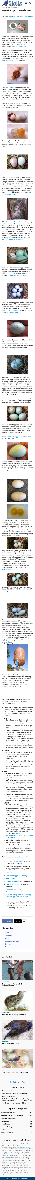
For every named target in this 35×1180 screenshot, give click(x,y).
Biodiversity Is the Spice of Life (14, 1014)
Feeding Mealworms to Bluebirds (14, 1103)
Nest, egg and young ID (14, 889)
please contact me (24, 1147)
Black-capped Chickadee (12, 222)
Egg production (11, 878)
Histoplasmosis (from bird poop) (15, 1072)
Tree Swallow (9, 87)
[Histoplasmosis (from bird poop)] (17, 1058)
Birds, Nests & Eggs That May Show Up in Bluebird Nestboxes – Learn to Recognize (17, 1099)
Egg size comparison (13, 884)
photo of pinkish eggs (13, 310)
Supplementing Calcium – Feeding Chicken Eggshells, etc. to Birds (18, 896)
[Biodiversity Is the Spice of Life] (17, 1001)
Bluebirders (5, 1041)
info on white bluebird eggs (17, 311)
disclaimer (5, 1172)
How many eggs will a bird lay (16, 876)
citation (18, 1157)
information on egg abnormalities (21, 16)
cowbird (17, 268)
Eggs (3, 7)
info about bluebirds (19, 46)
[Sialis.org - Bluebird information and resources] (11, 3)
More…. (18, 536)
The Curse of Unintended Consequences (12, 985)
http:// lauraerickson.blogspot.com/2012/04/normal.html (19, 835)
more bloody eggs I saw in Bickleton (18, 437)
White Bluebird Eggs (13, 873)
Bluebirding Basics (8, 1091)
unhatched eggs (12, 881)
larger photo (6, 639)
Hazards (4, 1070)
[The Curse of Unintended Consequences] (17, 970)
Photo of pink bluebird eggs (16, 892)
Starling (6, 641)
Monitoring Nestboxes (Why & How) (15, 1093)
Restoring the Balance (10, 1043)
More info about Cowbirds (18, 275)
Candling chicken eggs (14, 861)
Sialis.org (10, 1157)
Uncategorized (6, 981)
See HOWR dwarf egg (10, 60)
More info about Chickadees (12, 239)
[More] (24, 921)
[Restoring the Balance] (17, 1030)
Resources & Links (8, 1096)
